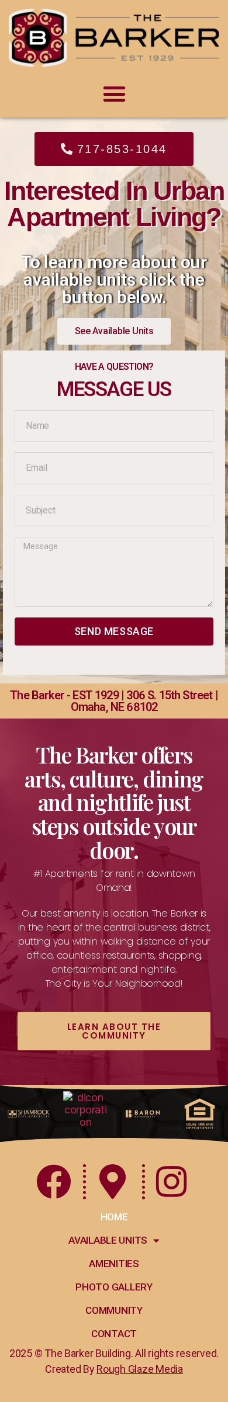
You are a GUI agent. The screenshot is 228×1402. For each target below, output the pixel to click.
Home (114, 1217)
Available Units (107, 1240)
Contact (114, 1333)
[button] (114, 93)
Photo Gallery (114, 1287)
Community (114, 1310)
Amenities (114, 1263)
